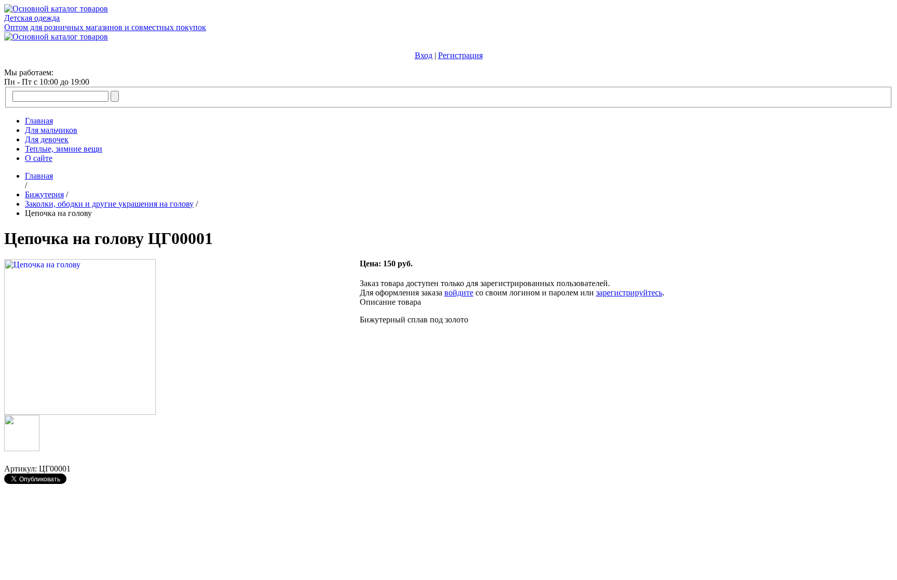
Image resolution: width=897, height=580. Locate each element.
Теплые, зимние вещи (63, 148)
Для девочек (47, 139)
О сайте (38, 158)
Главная (39, 120)
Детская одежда (32, 18)
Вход (423, 55)
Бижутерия (44, 194)
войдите (458, 292)
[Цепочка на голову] (80, 412)
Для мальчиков (51, 130)
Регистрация (460, 55)
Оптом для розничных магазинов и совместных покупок (105, 27)
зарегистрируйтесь (629, 292)
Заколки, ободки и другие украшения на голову (109, 203)
